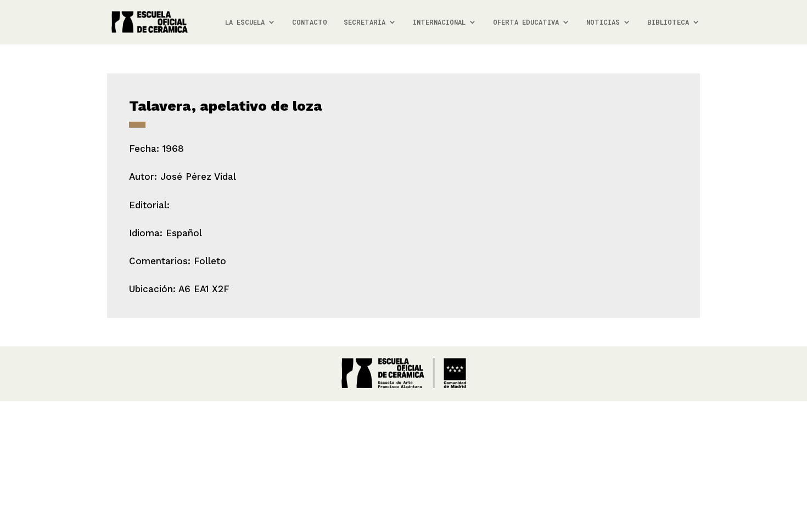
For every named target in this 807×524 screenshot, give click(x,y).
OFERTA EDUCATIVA (526, 22)
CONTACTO (309, 22)
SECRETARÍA (364, 22)
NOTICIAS (603, 22)
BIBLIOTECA (668, 22)
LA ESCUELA (245, 22)
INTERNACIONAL (439, 22)
